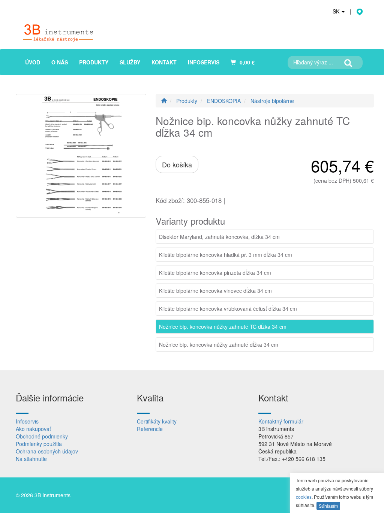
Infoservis (27, 421)
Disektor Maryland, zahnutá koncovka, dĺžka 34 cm (219, 236)
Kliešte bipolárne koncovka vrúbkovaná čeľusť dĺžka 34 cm (228, 308)
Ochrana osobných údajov (47, 451)
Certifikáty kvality (157, 421)
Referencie (150, 428)
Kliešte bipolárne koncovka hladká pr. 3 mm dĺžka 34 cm (225, 254)
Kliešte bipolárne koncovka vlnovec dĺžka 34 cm (215, 290)
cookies (304, 497)
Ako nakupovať (33, 428)
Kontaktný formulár (280, 421)
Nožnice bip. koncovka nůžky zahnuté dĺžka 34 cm (218, 344)
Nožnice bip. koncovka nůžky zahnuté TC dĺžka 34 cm (222, 326)
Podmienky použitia (39, 443)
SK (337, 11)
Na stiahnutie (31, 458)
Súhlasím (328, 506)
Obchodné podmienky (42, 436)
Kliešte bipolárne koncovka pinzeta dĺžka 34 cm (215, 272)
